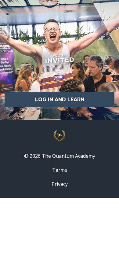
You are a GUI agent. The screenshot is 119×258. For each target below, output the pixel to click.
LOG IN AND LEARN (59, 99)
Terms (59, 170)
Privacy (60, 184)
